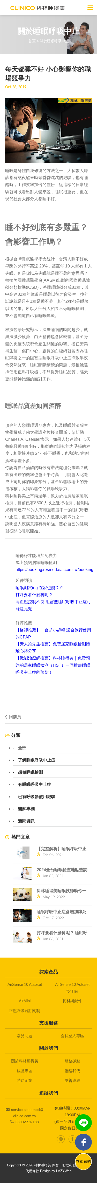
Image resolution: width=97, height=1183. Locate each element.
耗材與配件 (72, 1001)
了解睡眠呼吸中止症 (36, 760)
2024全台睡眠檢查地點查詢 (62, 870)
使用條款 (32, 1171)
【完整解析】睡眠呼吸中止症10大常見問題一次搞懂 (64, 849)
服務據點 (72, 1061)
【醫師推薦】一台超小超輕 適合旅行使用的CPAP (53, 633)
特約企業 (24, 1080)
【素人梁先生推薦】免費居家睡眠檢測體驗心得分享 (53, 647)
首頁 (32, 41)
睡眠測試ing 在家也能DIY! (39, 588)
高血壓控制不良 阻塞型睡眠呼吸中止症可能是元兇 (53, 605)
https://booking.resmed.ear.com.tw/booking (54, 569)
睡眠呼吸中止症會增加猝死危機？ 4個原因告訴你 (64, 912)
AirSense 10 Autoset (25, 984)
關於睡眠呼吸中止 (54, 41)
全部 (22, 748)
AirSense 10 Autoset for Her (72, 987)
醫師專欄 (26, 809)
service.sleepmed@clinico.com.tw (27, 1113)
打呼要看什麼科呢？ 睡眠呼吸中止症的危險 (64, 933)
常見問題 (24, 1036)
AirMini (25, 1001)
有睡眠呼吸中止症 (34, 784)
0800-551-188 (27, 1122)
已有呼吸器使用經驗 (36, 797)
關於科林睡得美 (24, 1061)
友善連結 (72, 1080)
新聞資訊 (26, 821)
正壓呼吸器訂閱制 (24, 1010)
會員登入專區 (72, 1036)
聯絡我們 (72, 1071)
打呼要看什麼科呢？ (34, 595)
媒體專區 (24, 1071)
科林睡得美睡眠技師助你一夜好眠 (64, 891)
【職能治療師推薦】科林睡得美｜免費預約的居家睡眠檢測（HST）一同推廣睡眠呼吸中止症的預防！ (53, 665)
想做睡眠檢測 (30, 772)
